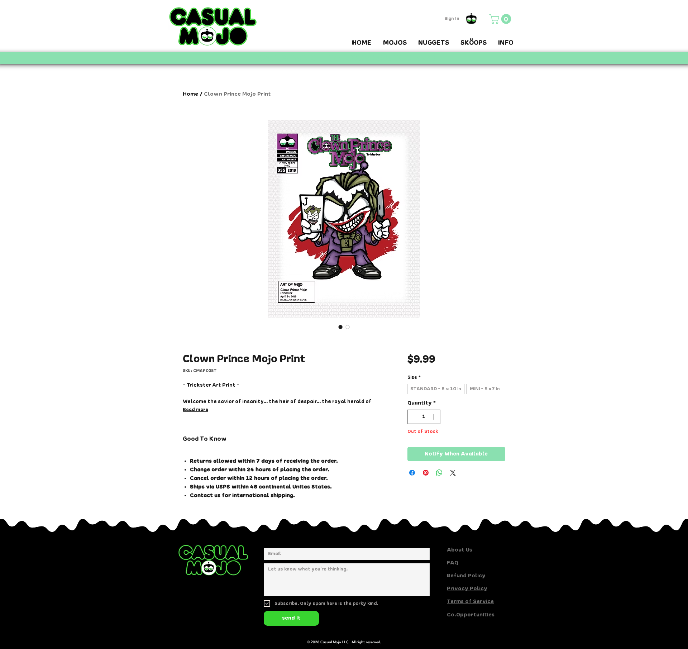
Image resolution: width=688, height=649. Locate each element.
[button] (501, 19)
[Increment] (434, 417)
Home (190, 94)
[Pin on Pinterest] (425, 472)
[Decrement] (413, 417)
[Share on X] (453, 472)
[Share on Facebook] (412, 472)
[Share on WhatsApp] (439, 472)
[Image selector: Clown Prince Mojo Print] (340, 326)
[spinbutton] (424, 417)
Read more (195, 409)
